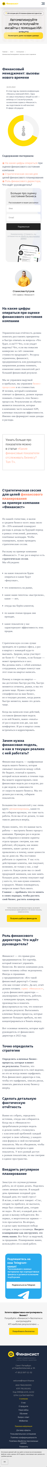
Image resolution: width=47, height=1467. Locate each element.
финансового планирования (22, 496)
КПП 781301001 (23, 1388)
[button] (23, 918)
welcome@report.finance (23, 1380)
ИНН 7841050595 (23, 1385)
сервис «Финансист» (32, 988)
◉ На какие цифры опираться (20, 163)
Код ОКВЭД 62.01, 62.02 (23, 1392)
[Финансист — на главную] (10, 3)
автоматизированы (19, 808)
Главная (4, 52)
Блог (11, 52)
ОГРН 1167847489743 (24, 1395)
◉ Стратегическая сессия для (20, 173)
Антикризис (20, 52)
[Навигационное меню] (43, 3)
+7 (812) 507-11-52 (23, 1372)
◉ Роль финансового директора (21, 181)
